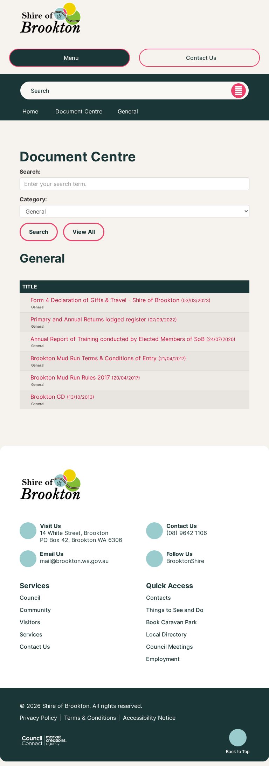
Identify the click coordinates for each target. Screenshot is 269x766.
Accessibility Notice (149, 718)
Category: (33, 199)
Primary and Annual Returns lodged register (103, 319)
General (128, 111)
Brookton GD (62, 397)
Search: (30, 171)
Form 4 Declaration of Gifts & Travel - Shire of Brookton (120, 300)
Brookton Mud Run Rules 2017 (85, 377)
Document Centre (78, 111)
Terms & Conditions (90, 718)
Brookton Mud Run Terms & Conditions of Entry (108, 358)
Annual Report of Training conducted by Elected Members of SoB (132, 339)
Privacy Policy (38, 718)
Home (30, 111)
